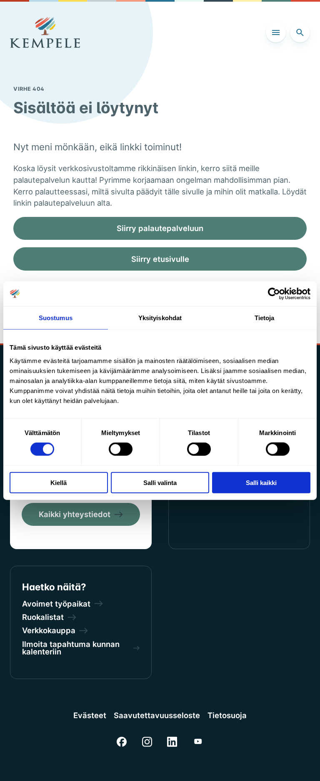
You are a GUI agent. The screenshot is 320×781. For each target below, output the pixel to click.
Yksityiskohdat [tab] (160, 317)
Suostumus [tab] (55, 317)
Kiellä (58, 482)
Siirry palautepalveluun (160, 228)
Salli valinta (160, 482)
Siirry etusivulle (160, 259)
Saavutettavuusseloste (157, 715)
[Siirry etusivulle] (45, 32)
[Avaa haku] (300, 32)
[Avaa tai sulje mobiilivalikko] (276, 32)
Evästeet (89, 715)
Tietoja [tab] (265, 317)
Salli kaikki (261, 482)
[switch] (120, 449)
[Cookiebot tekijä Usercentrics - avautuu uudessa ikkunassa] (274, 294)
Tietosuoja (227, 715)
